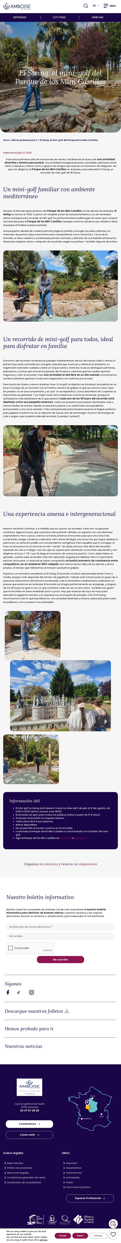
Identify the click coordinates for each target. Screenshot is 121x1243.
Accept (62, 1235)
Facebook (66, 838)
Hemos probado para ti (24, 140)
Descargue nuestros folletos (34, 1011)
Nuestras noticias (23, 1046)
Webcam (97, 17)
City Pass (59, 17)
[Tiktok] (22, 992)
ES (94, 5)
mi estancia (48, 864)
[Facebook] (10, 992)
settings (43, 1240)
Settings (98, 1235)
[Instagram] (34, 992)
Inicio (6, 140)
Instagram (80, 838)
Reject (80, 1235)
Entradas (19, 17)
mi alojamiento (85, 864)
